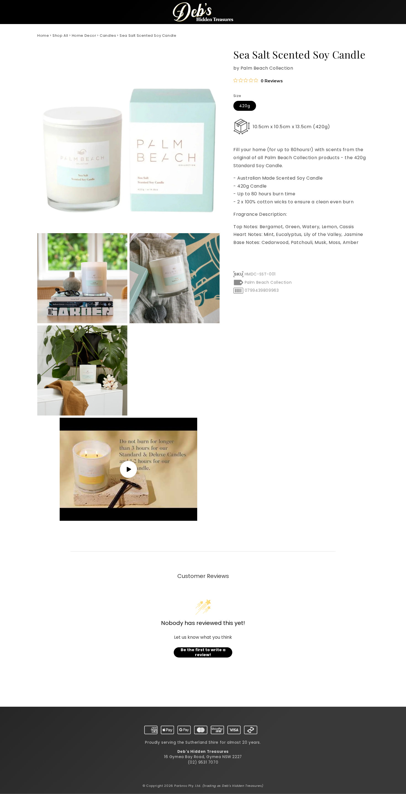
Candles (108, 35)
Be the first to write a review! (203, 652)
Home (43, 35)
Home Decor (84, 35)
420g (244, 106)
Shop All (60, 35)
